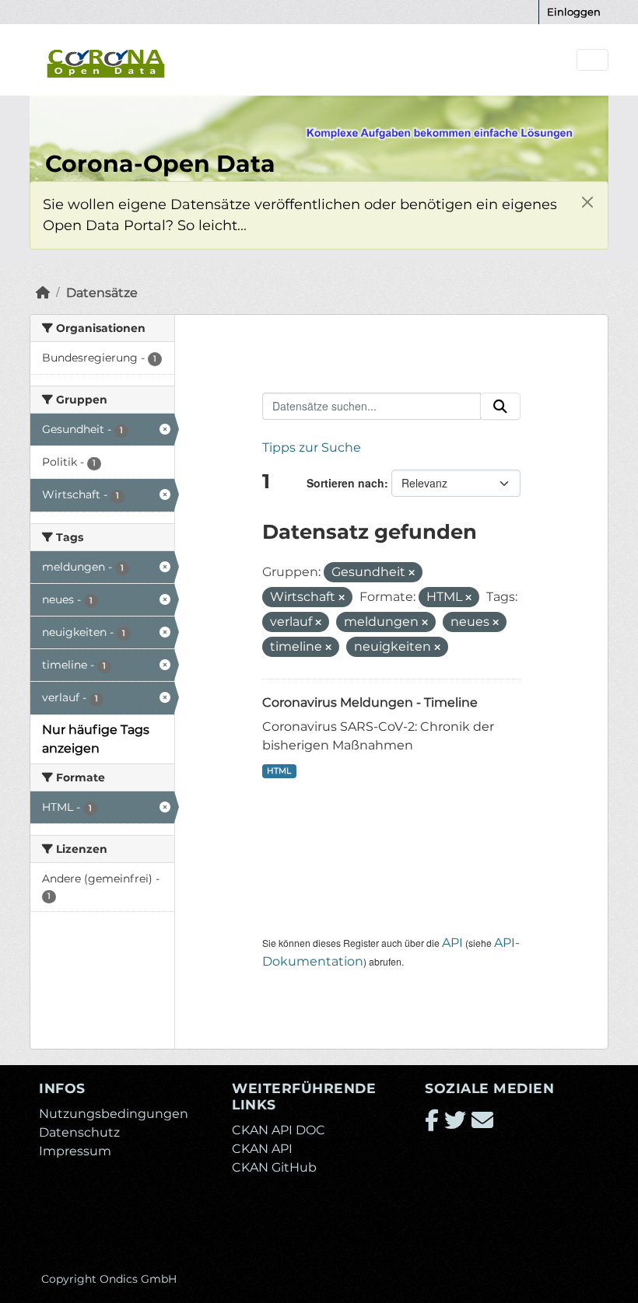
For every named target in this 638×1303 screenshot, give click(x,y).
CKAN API (262, 1148)
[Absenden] (500, 407)
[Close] (587, 202)
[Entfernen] (411, 573)
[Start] (43, 292)
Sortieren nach (345, 483)
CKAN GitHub (274, 1167)
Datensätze (102, 292)
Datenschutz (79, 1132)
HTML (279, 771)
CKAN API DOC (278, 1130)
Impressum (75, 1151)
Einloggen (574, 11)
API (452, 942)
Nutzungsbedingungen (113, 1113)
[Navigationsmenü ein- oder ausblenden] (592, 60)
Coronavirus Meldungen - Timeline (370, 702)
